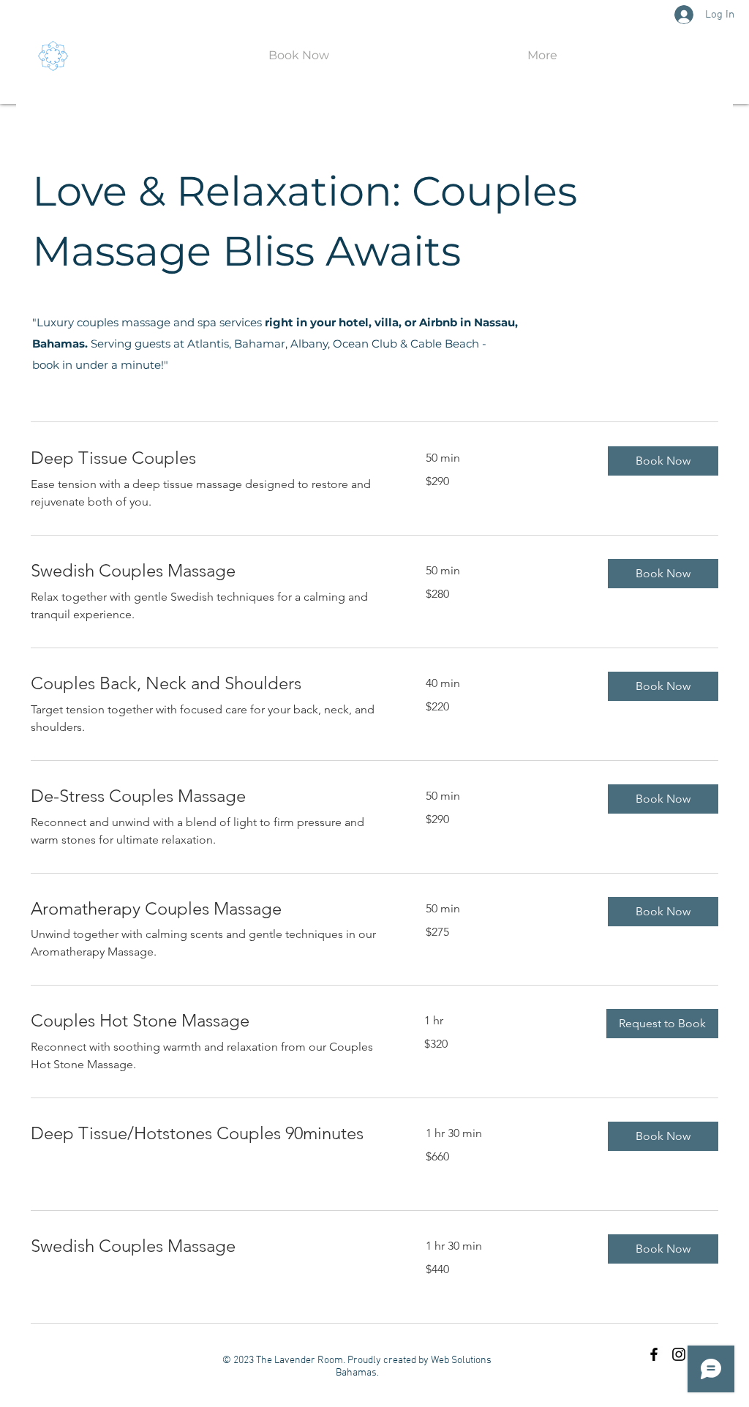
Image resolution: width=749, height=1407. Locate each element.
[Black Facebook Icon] (654, 1354)
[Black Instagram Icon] (679, 1354)
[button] (663, 461)
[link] (211, 458)
